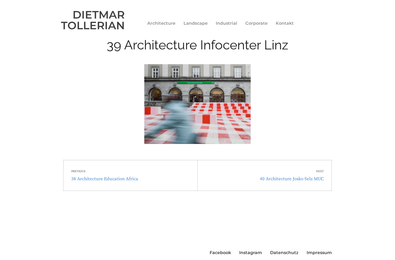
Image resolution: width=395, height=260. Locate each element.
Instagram (250, 252)
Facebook (220, 252)
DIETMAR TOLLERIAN (93, 20)
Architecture (161, 23)
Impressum (319, 252)
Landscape (196, 23)
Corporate (256, 23)
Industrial (226, 23)
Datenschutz (284, 252)
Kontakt (285, 23)
